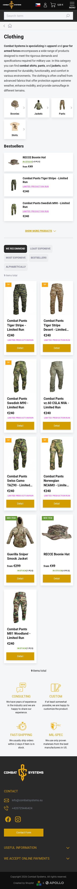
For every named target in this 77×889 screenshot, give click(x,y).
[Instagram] (17, 818)
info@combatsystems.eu (27, 800)
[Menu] (72, 5)
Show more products (38, 231)
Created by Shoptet (23, 883)
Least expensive (40, 248)
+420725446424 (22, 808)
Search (68, 15)
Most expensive (16, 257)
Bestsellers (38, 257)
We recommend (15, 248)
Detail (20, 348)
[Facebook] (7, 818)
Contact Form (23, 832)
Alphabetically (16, 266)
